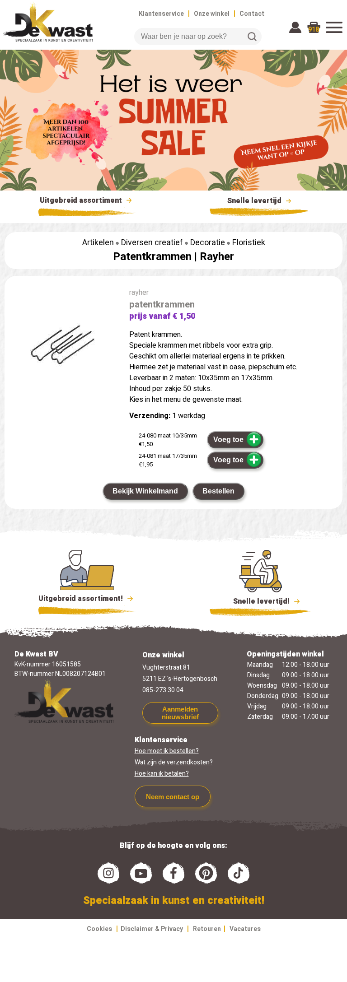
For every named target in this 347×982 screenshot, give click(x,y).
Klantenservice (161, 14)
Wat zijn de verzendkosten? (174, 762)
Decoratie (207, 243)
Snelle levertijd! (255, 601)
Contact (251, 14)
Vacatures (245, 929)
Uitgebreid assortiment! (81, 598)
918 (313, 29)
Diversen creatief (152, 243)
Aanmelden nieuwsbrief (180, 713)
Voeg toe (228, 439)
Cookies (99, 929)
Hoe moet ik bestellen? (167, 751)
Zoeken (252, 36)
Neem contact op (172, 796)
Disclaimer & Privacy (152, 929)
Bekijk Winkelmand (145, 491)
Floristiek (248, 243)
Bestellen (218, 491)
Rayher (217, 257)
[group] (62, 346)
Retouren (207, 929)
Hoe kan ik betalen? (162, 773)
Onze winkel (212, 14)
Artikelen (98, 243)
